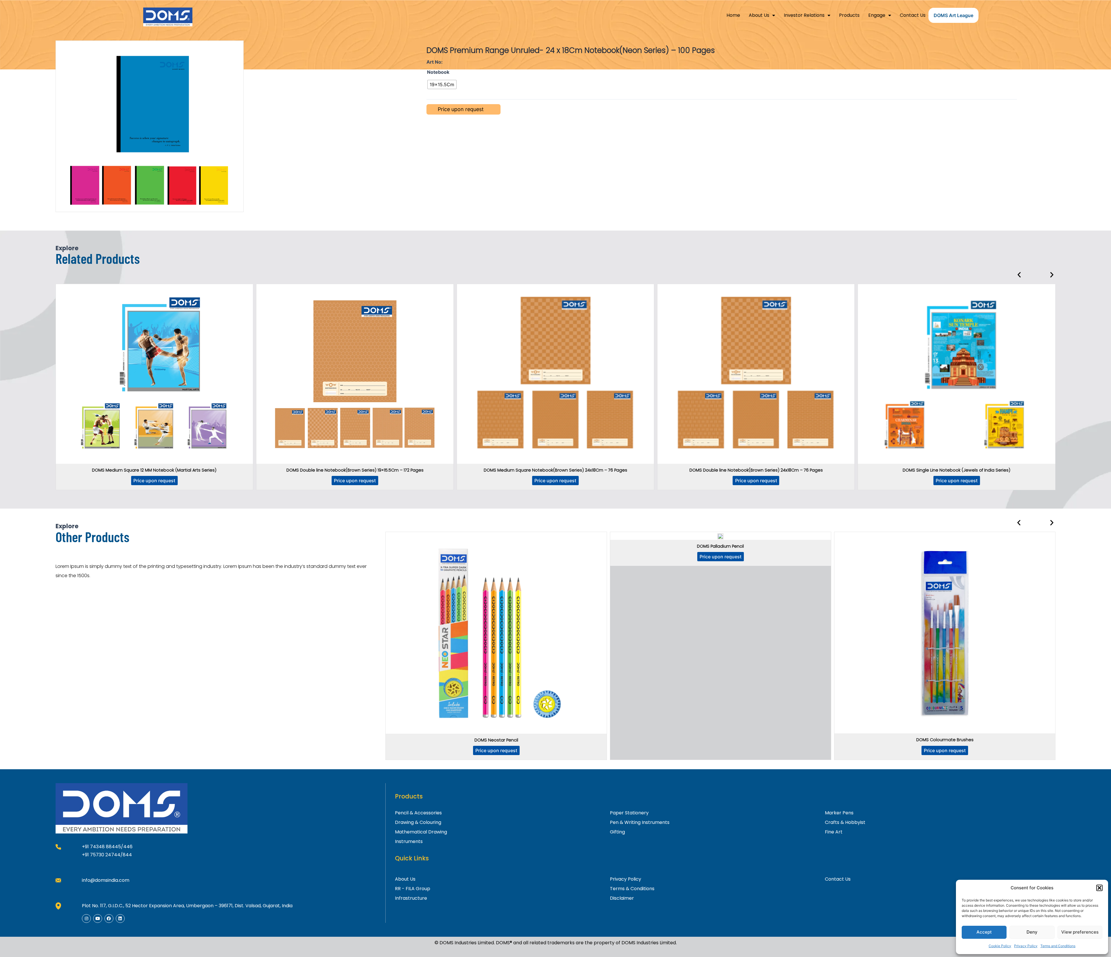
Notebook (438, 72)
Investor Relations (804, 15)
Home (733, 15)
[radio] (442, 84)
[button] (1099, 888)
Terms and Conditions (1057, 946)
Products (849, 15)
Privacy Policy (1026, 946)
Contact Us (913, 15)
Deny (1032, 932)
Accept (984, 932)
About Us (759, 15)
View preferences (1080, 932)
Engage (876, 15)
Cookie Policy (1000, 946)
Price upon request (154, 480)
